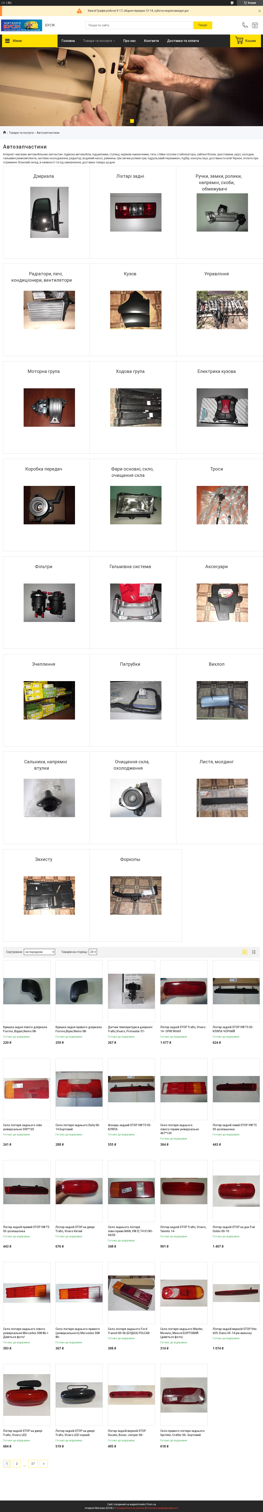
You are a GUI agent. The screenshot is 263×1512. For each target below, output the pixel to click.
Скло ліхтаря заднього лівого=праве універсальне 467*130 (179, 1129)
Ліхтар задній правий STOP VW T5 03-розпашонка (26, 1229)
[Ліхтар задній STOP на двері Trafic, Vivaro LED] (26, 1395)
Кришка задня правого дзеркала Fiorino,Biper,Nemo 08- (78, 1029)
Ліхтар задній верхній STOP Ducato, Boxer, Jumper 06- (127, 1433)
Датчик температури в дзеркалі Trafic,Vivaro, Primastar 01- (130, 1029)
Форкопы (130, 859)
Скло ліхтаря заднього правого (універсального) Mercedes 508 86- (77, 1333)
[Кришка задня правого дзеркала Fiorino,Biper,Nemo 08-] (79, 991)
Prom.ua (151, 1504)
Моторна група (44, 371)
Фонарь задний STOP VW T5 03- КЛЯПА (129, 1127)
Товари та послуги (97, 41)
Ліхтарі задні (130, 176)
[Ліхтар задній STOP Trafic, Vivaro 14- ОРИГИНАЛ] (184, 991)
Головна (68, 41)
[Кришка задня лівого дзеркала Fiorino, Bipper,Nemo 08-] (26, 991)
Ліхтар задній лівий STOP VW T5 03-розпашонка (235, 1127)
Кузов (130, 273)
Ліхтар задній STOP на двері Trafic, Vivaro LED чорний (75, 1433)
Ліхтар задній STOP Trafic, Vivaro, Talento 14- (183, 1229)
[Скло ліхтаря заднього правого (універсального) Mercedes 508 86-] (79, 1293)
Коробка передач (43, 469)
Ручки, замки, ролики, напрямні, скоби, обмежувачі (219, 182)
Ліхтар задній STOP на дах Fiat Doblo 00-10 (234, 1229)
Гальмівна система (130, 566)
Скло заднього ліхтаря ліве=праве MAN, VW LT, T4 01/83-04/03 (130, 1231)
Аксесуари (216, 566)
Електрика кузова (216, 371)
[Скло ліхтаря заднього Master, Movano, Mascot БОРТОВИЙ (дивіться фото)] (184, 1293)
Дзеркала (43, 176)
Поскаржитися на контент (130, 1508)
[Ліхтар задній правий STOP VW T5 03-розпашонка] (26, 1191)
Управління (216, 273)
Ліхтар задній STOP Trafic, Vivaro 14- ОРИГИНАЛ (183, 1029)
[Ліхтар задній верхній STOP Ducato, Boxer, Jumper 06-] (131, 1395)
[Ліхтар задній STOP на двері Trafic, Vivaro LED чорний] (79, 1395)
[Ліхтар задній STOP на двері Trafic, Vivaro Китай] (79, 1191)
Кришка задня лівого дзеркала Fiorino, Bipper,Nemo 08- (25, 1029)
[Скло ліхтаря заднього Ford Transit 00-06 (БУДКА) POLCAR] (131, 1293)
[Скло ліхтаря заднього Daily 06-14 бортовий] (79, 1089)
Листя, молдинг (217, 761)
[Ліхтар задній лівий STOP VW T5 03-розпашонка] (236, 1089)
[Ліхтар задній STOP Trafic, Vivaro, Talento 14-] (184, 1191)
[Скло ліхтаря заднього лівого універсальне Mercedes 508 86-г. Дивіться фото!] (26, 1293)
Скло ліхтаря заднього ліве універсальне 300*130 (22, 1127)
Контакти (151, 41)
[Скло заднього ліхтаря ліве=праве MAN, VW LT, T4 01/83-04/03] (131, 1191)
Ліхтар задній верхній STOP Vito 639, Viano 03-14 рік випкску (235, 1331)
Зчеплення (43, 664)
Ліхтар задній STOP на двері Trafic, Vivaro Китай (75, 1229)
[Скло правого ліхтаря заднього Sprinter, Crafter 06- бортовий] (184, 1395)
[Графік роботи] (255, 25)
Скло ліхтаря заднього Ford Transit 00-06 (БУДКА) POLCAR (129, 1331)
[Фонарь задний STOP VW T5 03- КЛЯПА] (131, 1089)
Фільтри (43, 566)
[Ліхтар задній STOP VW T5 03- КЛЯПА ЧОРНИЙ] (236, 991)
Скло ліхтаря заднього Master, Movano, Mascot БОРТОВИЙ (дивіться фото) (181, 1333)
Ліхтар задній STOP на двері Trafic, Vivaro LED (22, 1433)
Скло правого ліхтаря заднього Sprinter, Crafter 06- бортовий (182, 1433)
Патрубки (130, 664)
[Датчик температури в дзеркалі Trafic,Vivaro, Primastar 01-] (131, 991)
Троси (216, 469)
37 (33, 1463)
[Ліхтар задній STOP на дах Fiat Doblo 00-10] (236, 1191)
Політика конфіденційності (162, 1508)
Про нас (129, 41)
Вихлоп (217, 664)
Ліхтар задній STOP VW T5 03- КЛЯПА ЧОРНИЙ (233, 1029)
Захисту (43, 859)
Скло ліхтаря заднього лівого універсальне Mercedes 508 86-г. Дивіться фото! (26, 1333)
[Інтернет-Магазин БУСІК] (21, 25)
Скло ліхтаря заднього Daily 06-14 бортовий (77, 1127)
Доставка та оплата (183, 41)
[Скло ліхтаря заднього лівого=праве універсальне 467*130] (184, 1089)
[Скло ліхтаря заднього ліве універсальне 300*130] (26, 1089)
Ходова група (130, 371)
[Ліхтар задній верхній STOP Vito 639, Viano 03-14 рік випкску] (236, 1293)
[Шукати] (202, 25)
